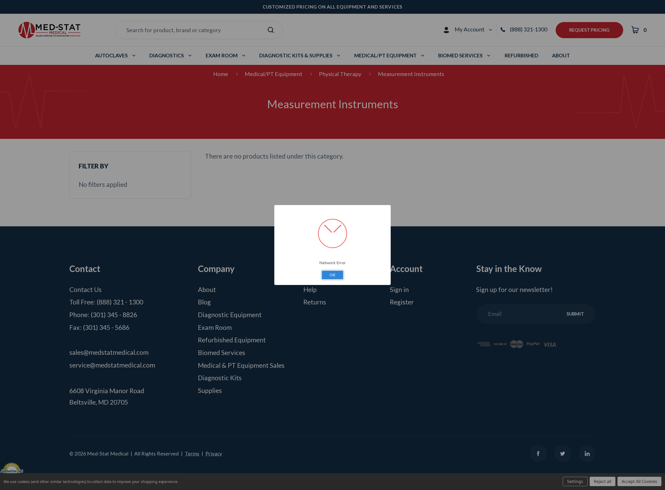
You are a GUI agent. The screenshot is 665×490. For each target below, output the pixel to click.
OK (332, 275)
